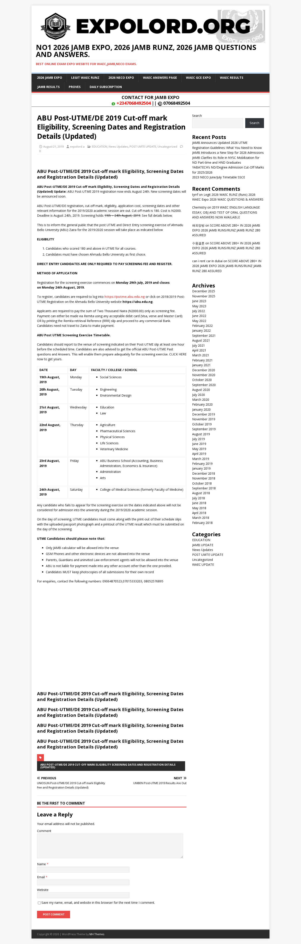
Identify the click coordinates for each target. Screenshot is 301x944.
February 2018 (202, 523)
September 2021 (204, 335)
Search (197, 115)
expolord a (77, 146)
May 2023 (199, 306)
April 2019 (199, 454)
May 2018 (199, 508)
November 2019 (203, 419)
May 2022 (199, 321)
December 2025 (203, 291)
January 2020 (201, 409)
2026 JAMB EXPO (49, 77)
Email (41, 877)
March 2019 (200, 459)
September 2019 (204, 429)
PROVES (75, 87)
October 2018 (202, 483)
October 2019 (202, 424)
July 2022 (198, 311)
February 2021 (202, 360)
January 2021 (201, 365)
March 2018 (200, 518)
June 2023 (199, 301)
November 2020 (203, 375)
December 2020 (203, 370)
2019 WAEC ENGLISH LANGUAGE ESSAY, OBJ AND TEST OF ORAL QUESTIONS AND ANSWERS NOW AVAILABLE (226, 212)
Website (42, 890)
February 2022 (202, 326)
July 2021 (198, 345)
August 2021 (201, 340)
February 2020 (202, 404)
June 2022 (199, 316)
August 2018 (201, 493)
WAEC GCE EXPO (198, 77)
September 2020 (204, 385)
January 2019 (201, 468)
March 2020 (200, 399)
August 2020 (201, 390)
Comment (44, 831)
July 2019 (198, 439)
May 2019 (199, 449)
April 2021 (199, 350)
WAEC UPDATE (203, 564)
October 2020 (202, 380)
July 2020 (198, 395)
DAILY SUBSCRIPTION (106, 87)
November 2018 (203, 478)
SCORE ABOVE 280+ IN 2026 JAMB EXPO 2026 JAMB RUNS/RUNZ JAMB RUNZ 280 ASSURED (226, 230)
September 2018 (204, 488)
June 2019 (199, 444)
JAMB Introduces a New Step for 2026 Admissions (228, 152)
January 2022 (201, 330)
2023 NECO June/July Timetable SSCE (218, 177)
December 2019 (203, 414)
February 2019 (202, 463)
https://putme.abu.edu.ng (124, 297)
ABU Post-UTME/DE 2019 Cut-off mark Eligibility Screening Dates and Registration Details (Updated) (107, 766)
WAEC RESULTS (231, 77)
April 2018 (199, 513)
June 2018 (199, 503)
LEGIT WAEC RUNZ (85, 77)
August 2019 (201, 434)
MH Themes (96, 934)
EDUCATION (99, 146)
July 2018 (198, 498)
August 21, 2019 (53, 146)
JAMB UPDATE (202, 545)
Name (42, 864)
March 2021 (200, 355)
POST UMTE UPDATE (143, 146)
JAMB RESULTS (48, 87)
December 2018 (203, 473)
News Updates (118, 146)
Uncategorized (167, 146)
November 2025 (203, 296)
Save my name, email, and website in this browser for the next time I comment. (98, 902)
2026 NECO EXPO (121, 77)
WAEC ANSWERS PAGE (160, 77)
